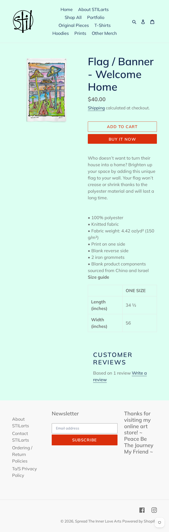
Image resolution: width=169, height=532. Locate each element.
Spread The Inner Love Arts (98, 521)
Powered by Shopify (139, 521)
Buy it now (122, 139)
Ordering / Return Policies (22, 454)
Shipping (96, 107)
